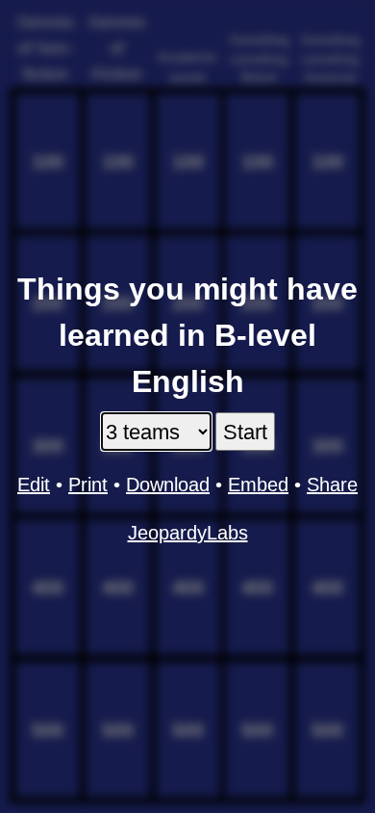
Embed (258, 484)
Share (332, 484)
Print (88, 484)
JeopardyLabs (188, 532)
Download (168, 484)
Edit (33, 484)
